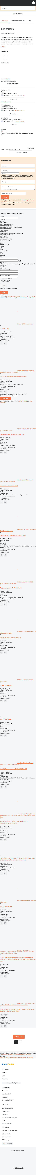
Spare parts (23, 1054)
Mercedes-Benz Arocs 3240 (9, 486)
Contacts (4, 1079)
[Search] (33, 8)
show (3, 285)
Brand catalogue (6, 1123)
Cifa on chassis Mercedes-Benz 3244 (12, 435)
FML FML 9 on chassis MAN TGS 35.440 (13, 769)
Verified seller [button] (5, 62)
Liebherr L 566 (4, 328)
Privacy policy (6, 1111)
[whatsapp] (29, 95)
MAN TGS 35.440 (5, 719)
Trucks (29, 1054)
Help (3, 1075)
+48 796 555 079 (19, 110)
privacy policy (24, 200)
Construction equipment (7, 1054)
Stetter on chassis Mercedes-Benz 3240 (13, 376)
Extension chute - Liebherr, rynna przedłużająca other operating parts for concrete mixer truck (17, 859)
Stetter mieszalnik (6, 686)
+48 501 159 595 (19, 96)
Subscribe (5, 398)
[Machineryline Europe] (12, 3)
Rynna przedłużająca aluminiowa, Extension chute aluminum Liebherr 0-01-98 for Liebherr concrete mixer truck (18, 959)
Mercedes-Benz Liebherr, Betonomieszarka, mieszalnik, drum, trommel (14, 822)
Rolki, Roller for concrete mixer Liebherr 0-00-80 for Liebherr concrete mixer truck (17, 1010)
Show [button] (13, 96)
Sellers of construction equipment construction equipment (16, 1057)
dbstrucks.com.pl (6, 102)
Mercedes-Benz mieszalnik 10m (10, 637)
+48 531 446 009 (19, 122)
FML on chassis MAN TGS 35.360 (11, 588)
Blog (3, 1120)
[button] (33, 3)
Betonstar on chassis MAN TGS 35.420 (13, 535)
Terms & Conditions (7, 1108)
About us (4, 1072)
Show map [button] (31, 148)
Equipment (17, 1054)
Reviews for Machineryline (9, 1117)
